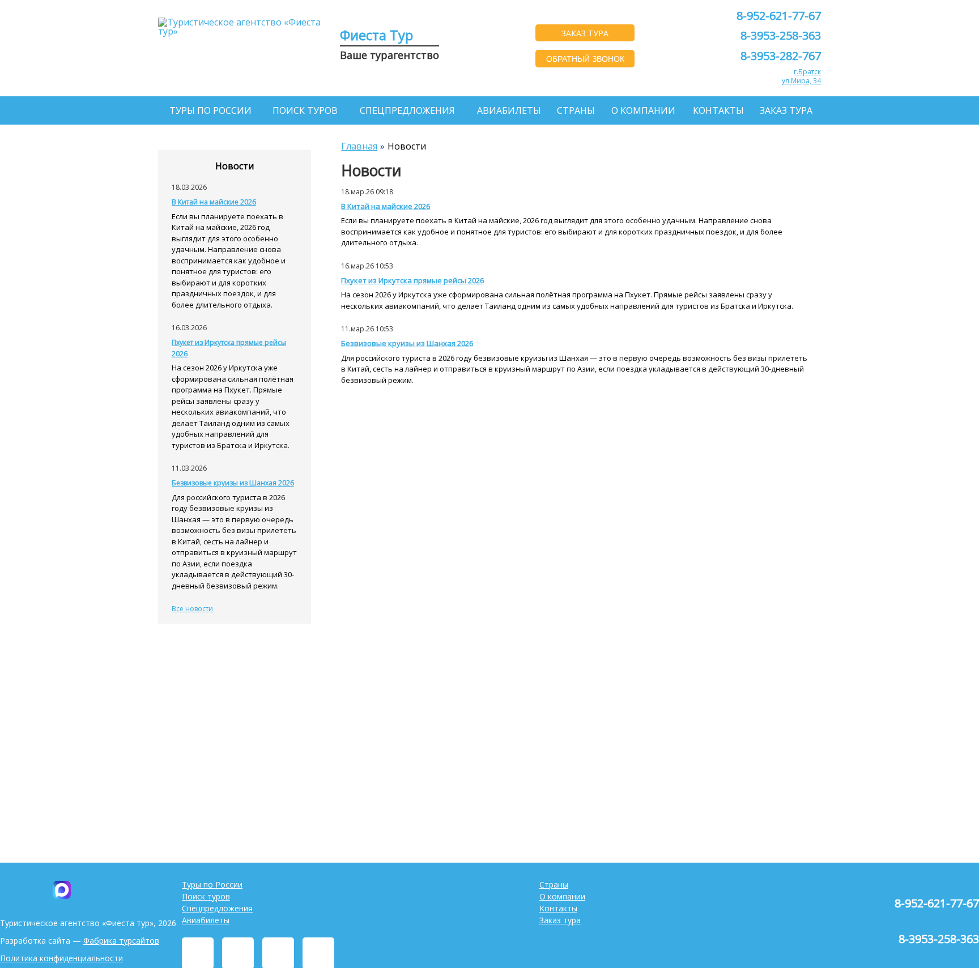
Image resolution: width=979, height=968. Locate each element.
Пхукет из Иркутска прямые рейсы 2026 (412, 280)
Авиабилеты (509, 110)
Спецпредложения (407, 110)
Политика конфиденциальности (61, 958)
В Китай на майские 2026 (385, 206)
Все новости (192, 608)
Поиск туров (305, 110)
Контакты (718, 110)
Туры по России (210, 110)
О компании (643, 110)
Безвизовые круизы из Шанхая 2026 (407, 343)
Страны (576, 110)
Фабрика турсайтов (121, 940)
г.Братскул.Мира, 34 (801, 76)
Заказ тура (786, 110)
